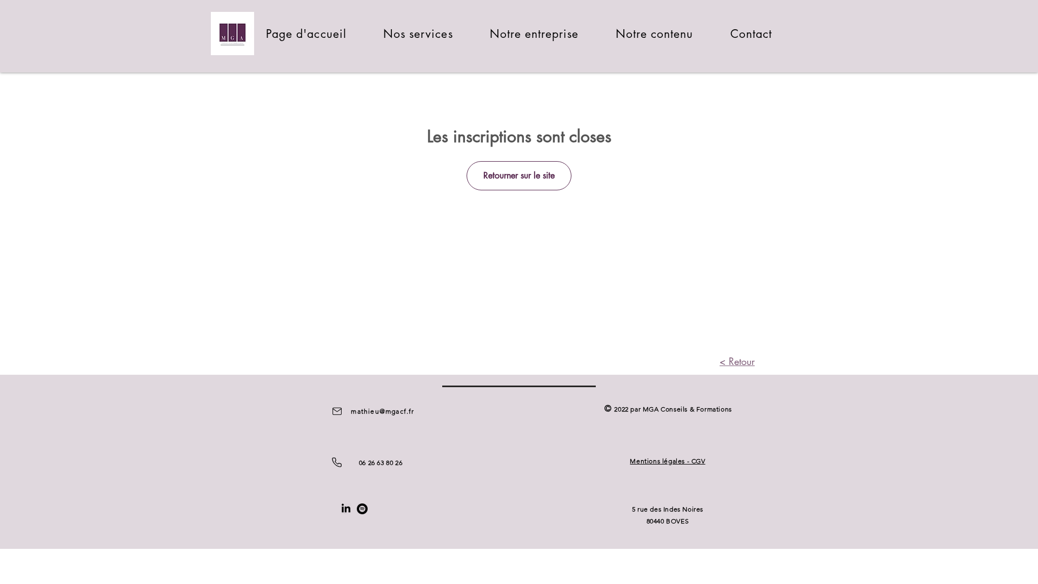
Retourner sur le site (519, 175)
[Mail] (337, 411)
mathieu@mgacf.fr (382, 411)
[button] (418, 33)
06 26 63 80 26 (380, 463)
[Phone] (337, 462)
